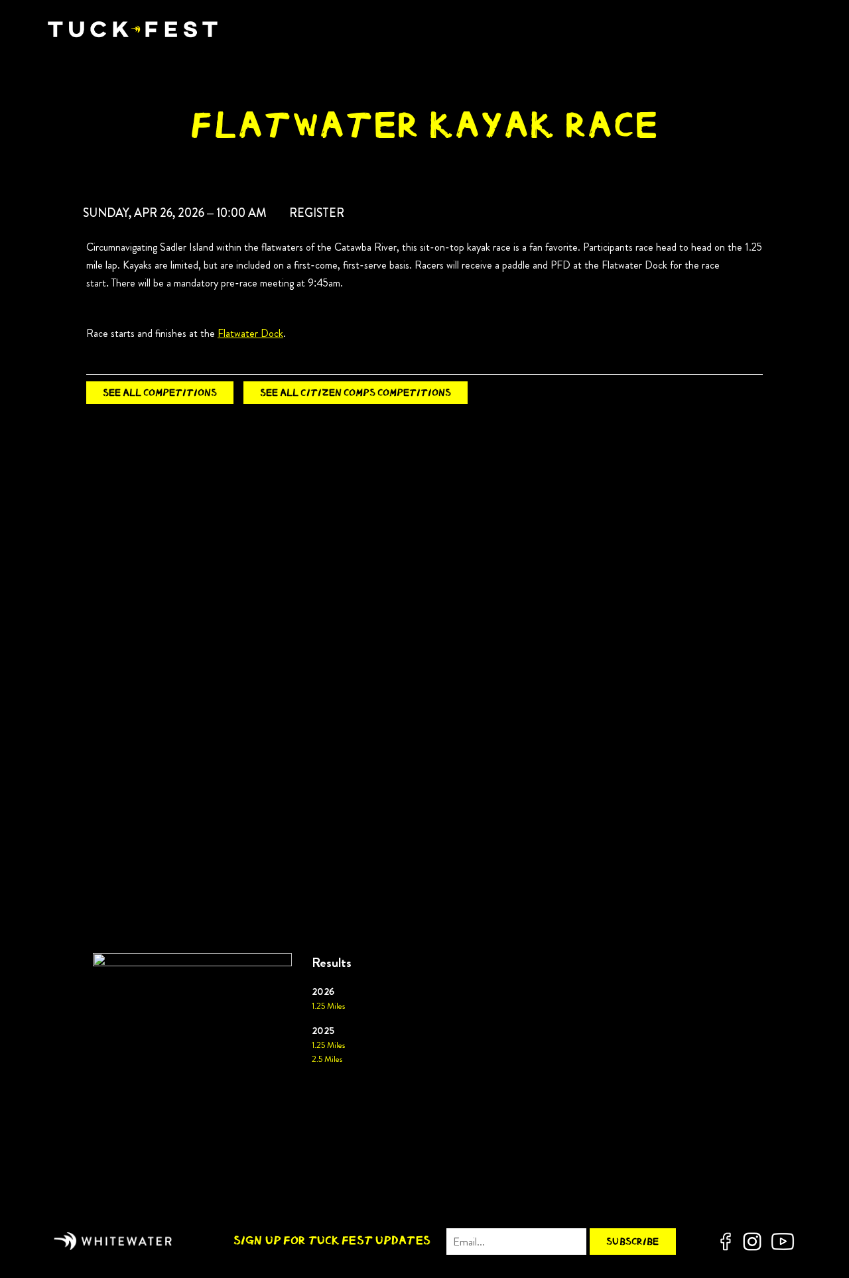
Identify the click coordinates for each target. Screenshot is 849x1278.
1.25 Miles (329, 1006)
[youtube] (782, 1241)
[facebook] (725, 1241)
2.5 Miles (327, 1059)
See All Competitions (160, 392)
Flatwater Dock (250, 333)
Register (316, 213)
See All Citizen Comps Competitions (355, 392)
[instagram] (752, 1241)
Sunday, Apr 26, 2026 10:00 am (175, 213)
